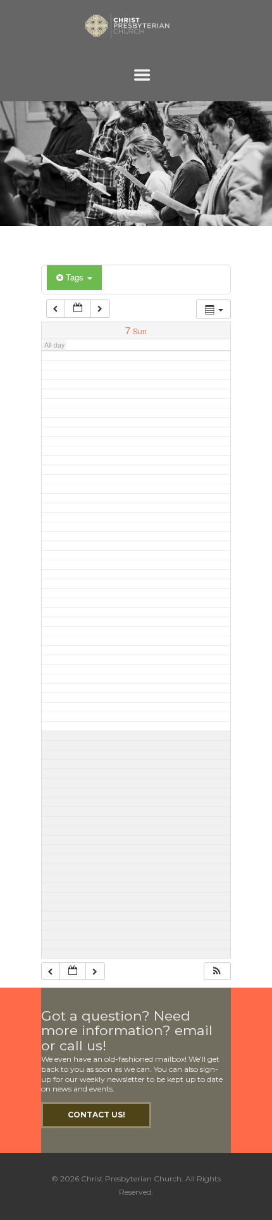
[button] (217, 971)
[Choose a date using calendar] (78, 308)
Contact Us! (96, 1114)
